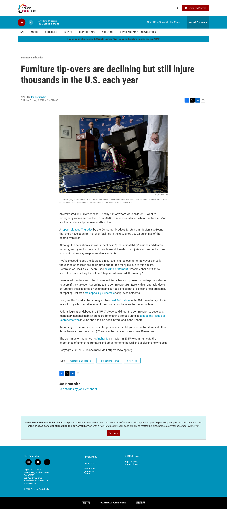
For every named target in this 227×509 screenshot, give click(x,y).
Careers (88, 473)
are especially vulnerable (100, 293)
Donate (113, 433)
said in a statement (116, 269)
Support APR (87, 32)
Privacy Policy (90, 457)
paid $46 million (120, 300)
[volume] (31, 22)
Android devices (132, 464)
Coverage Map (129, 32)
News (21, 32)
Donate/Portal (197, 8)
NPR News (132, 361)
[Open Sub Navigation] (26, 32)
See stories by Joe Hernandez (78, 389)
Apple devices (131, 462)
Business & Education (32, 57)
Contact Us (89, 471)
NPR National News (109, 361)
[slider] (35, 22)
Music (34, 32)
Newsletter (148, 32)
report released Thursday (77, 229)
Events (68, 32)
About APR (89, 469)
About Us (107, 32)
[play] (21, 22)
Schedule (51, 32)
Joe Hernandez (38, 97)
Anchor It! (102, 338)
